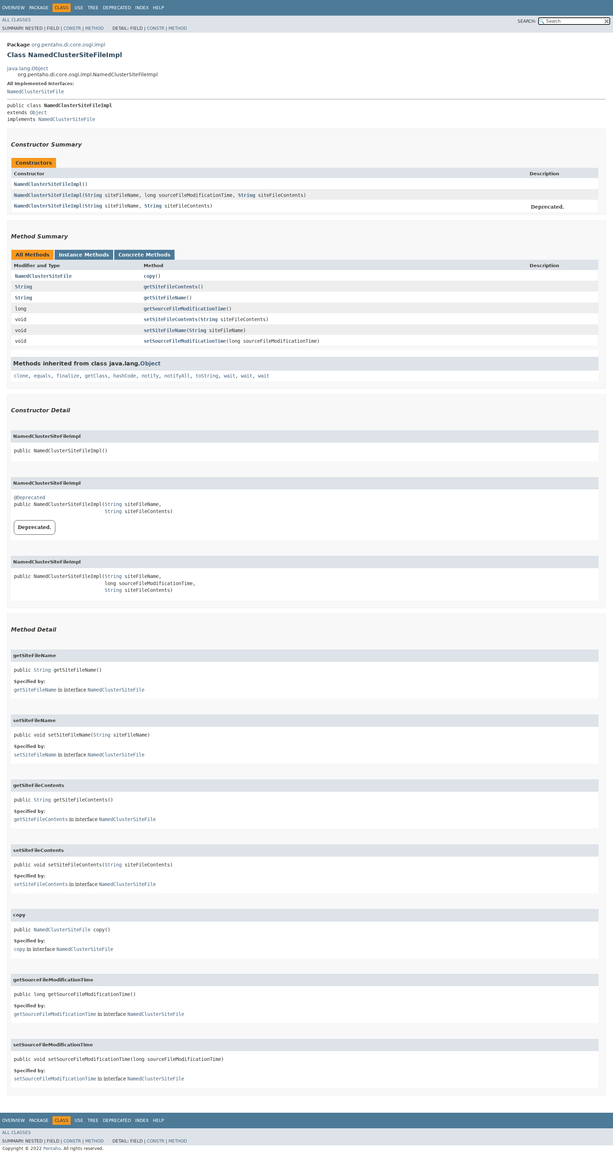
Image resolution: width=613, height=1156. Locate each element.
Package (39, 7)
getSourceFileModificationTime (185, 309)
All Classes (16, 19)
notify (150, 376)
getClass (96, 376)
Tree (93, 7)
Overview (13, 7)
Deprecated (117, 7)
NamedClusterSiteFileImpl (48, 184)
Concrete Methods (144, 255)
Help (158, 7)
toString (206, 376)
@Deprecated (29, 497)
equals (42, 376)
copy (149, 276)
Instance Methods (84, 255)
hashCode (124, 376)
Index (142, 7)
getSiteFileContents (171, 287)
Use (78, 7)
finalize (67, 376)
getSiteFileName (165, 298)
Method (94, 28)
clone (21, 376)
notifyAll (177, 376)
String (93, 195)
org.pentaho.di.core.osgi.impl (68, 45)
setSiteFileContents (171, 319)
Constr (72, 28)
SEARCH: (527, 21)
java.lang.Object (27, 68)
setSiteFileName (165, 330)
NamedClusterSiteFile (35, 91)
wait (229, 376)
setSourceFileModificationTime (185, 341)
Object (38, 112)
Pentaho (52, 1148)
